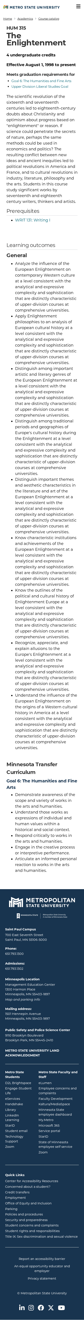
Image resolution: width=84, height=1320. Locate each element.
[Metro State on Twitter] (51, 1308)
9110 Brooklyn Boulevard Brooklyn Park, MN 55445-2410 (29, 1037)
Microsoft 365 (59, 1125)
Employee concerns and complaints (58, 1090)
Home (7, 18)
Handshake (18, 1104)
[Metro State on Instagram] (31, 1308)
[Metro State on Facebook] (41, 1308)
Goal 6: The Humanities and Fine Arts (41, 81)
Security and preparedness (26, 1220)
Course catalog (48, 18)
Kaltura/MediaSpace (59, 1104)
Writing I (32, 220)
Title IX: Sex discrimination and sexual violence (41, 1237)
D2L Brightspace (18, 1083)
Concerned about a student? (27, 1187)
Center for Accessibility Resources (31, 1181)
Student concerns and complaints (32, 1225)
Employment (15, 1198)
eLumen (59, 1083)
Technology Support (14, 1139)
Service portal (59, 1131)
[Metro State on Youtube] (61, 1308)
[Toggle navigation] (77, 6)
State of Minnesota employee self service (59, 1144)
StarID (18, 1125)
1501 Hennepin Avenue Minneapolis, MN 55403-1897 (27, 1016)
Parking (11, 1209)
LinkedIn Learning (18, 1117)
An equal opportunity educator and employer (42, 1268)
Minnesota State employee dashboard (59, 1112)
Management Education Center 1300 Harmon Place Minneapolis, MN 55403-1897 (30, 989)
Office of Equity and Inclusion (28, 1203)
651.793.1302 (14, 969)
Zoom (18, 1147)
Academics (25, 18)
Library (18, 1110)
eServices (18, 1099)
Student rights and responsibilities (32, 1231)
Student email (18, 1131)
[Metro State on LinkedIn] (22, 1308)
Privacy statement (42, 1278)
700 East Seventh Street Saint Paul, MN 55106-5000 (26, 937)
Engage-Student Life (18, 1090)
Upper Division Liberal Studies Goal (39, 86)
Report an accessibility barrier (42, 1259)
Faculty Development (56, 1099)
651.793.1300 (14, 954)
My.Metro (59, 1120)
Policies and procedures (24, 1214)
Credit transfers (17, 1192)
